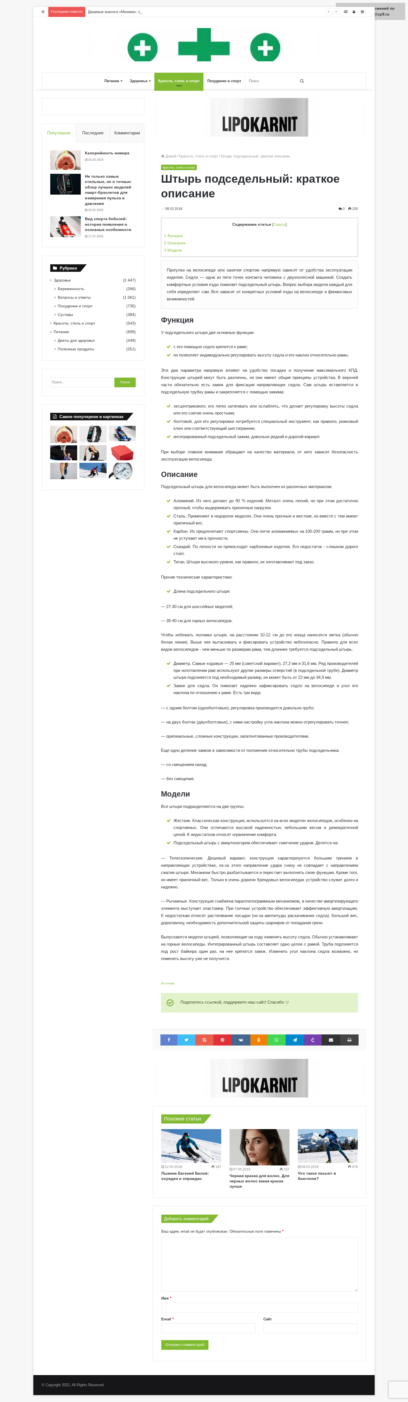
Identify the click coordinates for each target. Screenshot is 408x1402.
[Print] (349, 1040)
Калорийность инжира (107, 153)
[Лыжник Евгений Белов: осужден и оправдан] (191, 1146)
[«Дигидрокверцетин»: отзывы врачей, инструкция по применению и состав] (122, 453)
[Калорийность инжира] (65, 160)
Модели (173, 250)
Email (167, 1319)
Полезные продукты (76, 349)
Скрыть (279, 224)
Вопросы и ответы (74, 297)
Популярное (58, 132)
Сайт (267, 1319)
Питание (111, 81)
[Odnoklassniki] (259, 1040)
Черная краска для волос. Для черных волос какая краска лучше (259, 1181)
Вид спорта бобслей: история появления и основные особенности (108, 224)
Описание (175, 243)
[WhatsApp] (277, 1040)
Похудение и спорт (224, 81)
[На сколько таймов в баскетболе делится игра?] (63, 452)
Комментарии (127, 132)
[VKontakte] (240, 1040)
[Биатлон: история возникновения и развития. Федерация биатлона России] (92, 470)
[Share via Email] (331, 1040)
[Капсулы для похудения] (259, 117)
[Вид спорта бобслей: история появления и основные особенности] (65, 226)
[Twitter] (186, 1040)
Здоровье (138, 81)
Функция (173, 235)
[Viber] (313, 1040)
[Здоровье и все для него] (204, 44)
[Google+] (204, 1040)
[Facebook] (168, 1040)
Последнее (93, 132)
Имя (166, 1298)
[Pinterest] (222, 1040)
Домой (170, 156)
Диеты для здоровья (76, 340)
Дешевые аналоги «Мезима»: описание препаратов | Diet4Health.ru (144, 12)
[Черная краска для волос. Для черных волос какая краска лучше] (259, 1147)
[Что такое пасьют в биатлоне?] (328, 1146)
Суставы (65, 314)
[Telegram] (295, 1040)
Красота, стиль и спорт (179, 81)
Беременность (71, 289)
